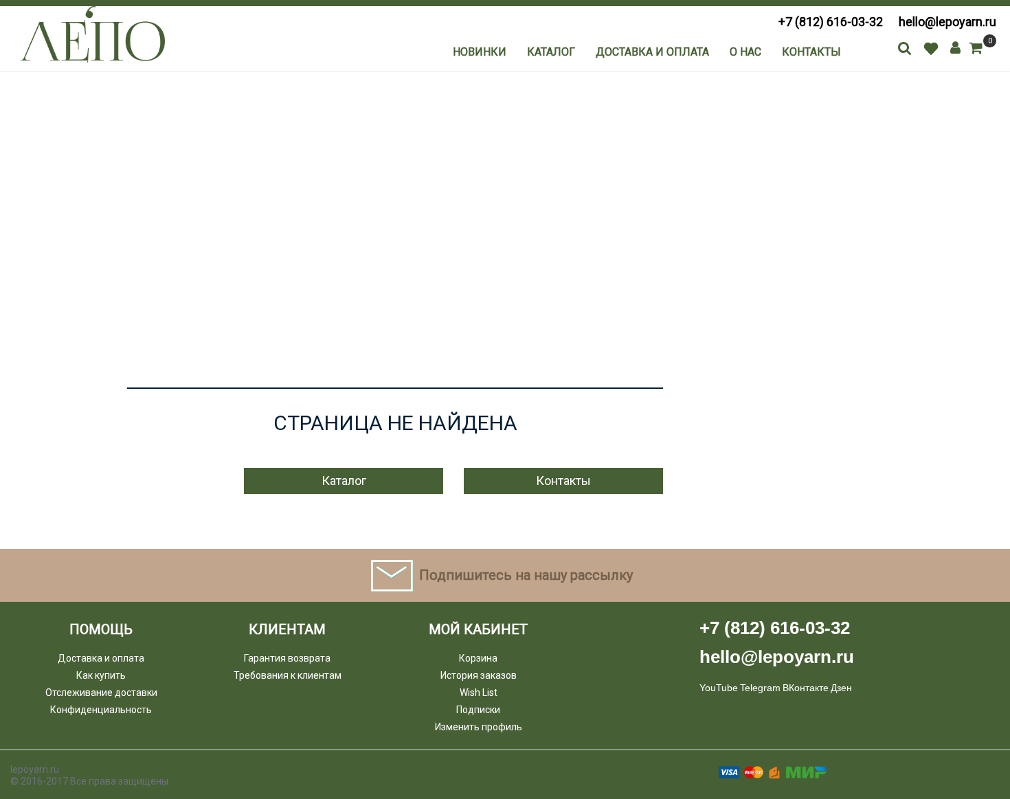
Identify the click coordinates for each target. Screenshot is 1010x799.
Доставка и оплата (652, 51)
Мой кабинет (478, 629)
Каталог (551, 51)
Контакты (811, 51)
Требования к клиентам (287, 675)
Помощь (101, 629)
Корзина (478, 658)
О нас (745, 51)
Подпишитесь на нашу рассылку (526, 575)
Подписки (478, 709)
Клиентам (287, 629)
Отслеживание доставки (101, 692)
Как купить (101, 675)
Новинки (479, 51)
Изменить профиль (478, 726)
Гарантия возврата (287, 658)
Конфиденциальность (101, 709)
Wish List (478, 692)
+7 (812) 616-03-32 (830, 21)
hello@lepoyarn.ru (947, 21)
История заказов (478, 675)
